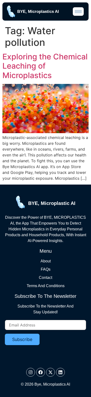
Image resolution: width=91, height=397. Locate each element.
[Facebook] (40, 372)
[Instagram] (30, 372)
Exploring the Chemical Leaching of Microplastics (45, 66)
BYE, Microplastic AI (51, 203)
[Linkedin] (60, 372)
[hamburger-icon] (78, 11)
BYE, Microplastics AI (38, 11)
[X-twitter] (50, 372)
